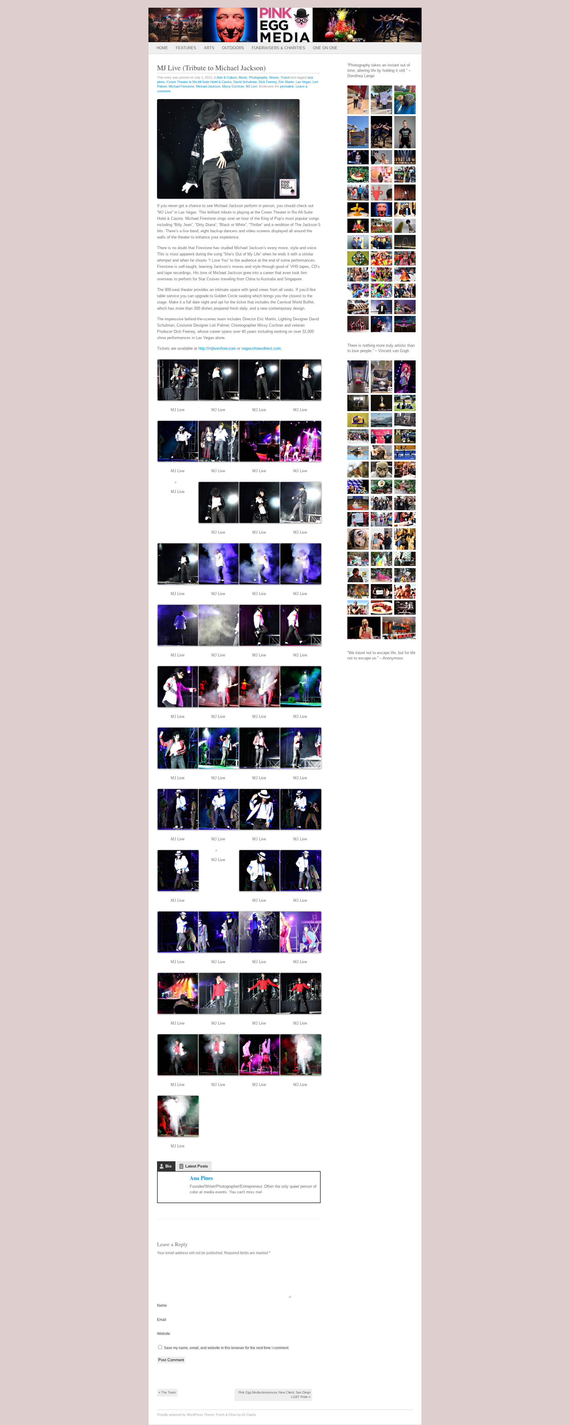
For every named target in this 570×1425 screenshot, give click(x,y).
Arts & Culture (227, 77)
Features (186, 48)
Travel (285, 77)
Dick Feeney (268, 82)
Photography (258, 77)
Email (161, 1320)
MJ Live (251, 86)
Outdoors (233, 48)
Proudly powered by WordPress (180, 1414)
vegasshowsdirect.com (260, 348)
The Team (167, 1392)
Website (163, 1334)
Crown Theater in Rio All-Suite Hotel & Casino (199, 82)
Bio (168, 1166)
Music (243, 77)
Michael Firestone (181, 86)
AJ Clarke (249, 1414)
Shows (274, 77)
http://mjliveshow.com (216, 348)
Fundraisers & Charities (278, 48)
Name (162, 1305)
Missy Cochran (233, 86)
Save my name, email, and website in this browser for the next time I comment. (226, 1348)
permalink (287, 86)
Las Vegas (303, 82)
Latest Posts (196, 1166)
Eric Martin (286, 82)
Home (162, 48)
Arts (209, 48)
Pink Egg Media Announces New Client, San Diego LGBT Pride (274, 1395)
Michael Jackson (208, 86)
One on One (325, 48)
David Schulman (245, 82)
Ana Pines (201, 1178)
